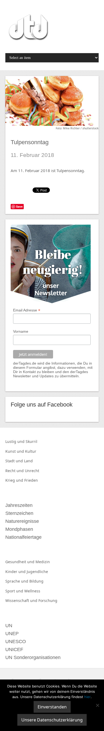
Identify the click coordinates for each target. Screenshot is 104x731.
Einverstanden (52, 707)
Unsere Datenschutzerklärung (52, 720)
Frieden (31, 480)
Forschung (47, 600)
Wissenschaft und (21, 600)
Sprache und (17, 581)
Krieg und (14, 480)
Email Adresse (26, 310)
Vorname (20, 331)
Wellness (32, 590)
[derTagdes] (27, 28)
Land (28, 460)
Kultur (30, 451)
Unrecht (32, 470)
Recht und (15, 470)
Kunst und (15, 451)
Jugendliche (37, 571)
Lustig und (15, 441)
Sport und (14, 590)
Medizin (42, 561)
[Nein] (97, 705)
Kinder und (16, 571)
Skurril (31, 441)
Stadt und (14, 460)
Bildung (36, 581)
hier (87, 697)
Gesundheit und (20, 561)
